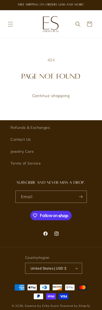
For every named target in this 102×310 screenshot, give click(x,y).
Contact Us (20, 139)
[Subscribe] (81, 197)
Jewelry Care (22, 151)
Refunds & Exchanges (30, 127)
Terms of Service (25, 163)
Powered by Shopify (75, 306)
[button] (10, 24)
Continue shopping (51, 95)
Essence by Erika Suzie (42, 306)
